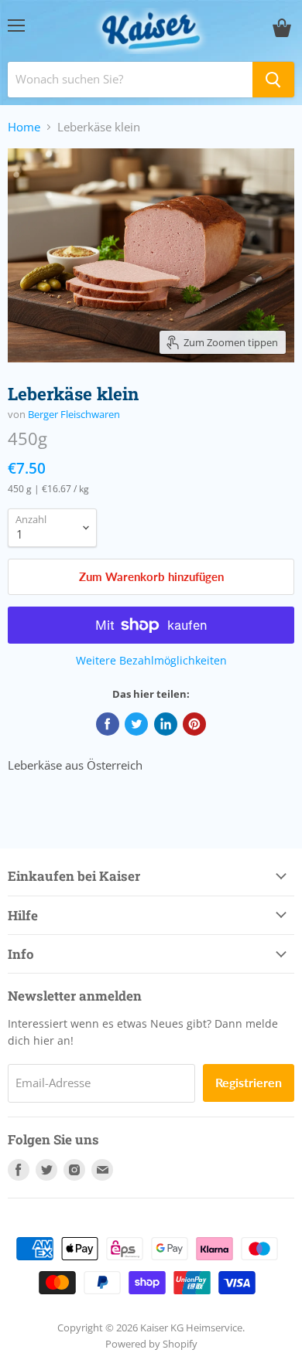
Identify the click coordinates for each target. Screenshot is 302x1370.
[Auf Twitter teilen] (136, 724)
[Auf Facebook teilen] (107, 724)
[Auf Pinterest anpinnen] (194, 724)
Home (24, 127)
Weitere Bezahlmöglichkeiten (151, 660)
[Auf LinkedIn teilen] (165, 724)
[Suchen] (273, 79)
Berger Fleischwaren (74, 414)
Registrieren (248, 1082)
